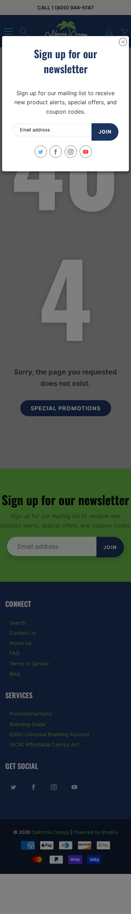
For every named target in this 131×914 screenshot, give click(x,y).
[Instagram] (71, 152)
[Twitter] (41, 152)
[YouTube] (86, 152)
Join (105, 132)
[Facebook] (56, 152)
